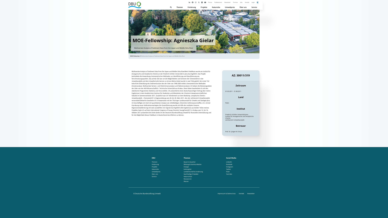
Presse (210, 2)
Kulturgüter (188, 169)
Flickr (228, 172)
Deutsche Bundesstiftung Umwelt (148, 193)
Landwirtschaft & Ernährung (193, 172)
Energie (186, 167)
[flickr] (201, 2)
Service (254, 7)
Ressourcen (188, 179)
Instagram (229, 167)
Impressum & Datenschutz (227, 193)
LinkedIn (229, 162)
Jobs (241, 2)
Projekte (204, 7)
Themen (180, 7)
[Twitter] (198, 2)
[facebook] (192, 2)
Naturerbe (216, 7)
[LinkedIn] (189, 2)
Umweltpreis (230, 7)
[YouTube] (205, 2)
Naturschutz (188, 176)
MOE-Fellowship (134, 56)
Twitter (228, 169)
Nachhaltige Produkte (191, 174)
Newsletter (227, 2)
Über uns (243, 7)
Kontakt (247, 2)
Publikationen (218, 2)
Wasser (186, 181)
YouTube (229, 174)
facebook (229, 164)
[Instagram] (195, 2)
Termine (235, 2)
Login (253, 2)
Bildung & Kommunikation (192, 164)
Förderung (192, 7)
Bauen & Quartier (190, 162)
